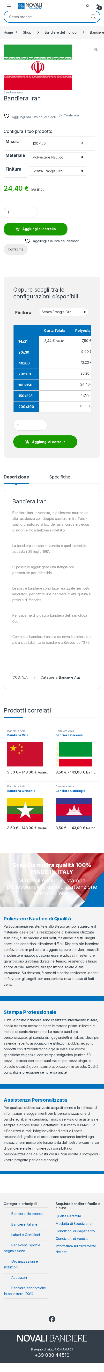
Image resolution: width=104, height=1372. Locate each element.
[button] (96, 50)
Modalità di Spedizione (74, 1223)
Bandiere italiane (24, 1224)
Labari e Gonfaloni (25, 1235)
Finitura (13, 169)
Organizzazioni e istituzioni (21, 1264)
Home (8, 32)
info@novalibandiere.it (50, 1131)
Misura (13, 141)
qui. (15, 621)
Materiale (15, 155)
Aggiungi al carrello (39, 229)
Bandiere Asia (13, 92)
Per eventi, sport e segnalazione (22, 1248)
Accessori (19, 1277)
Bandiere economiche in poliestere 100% (25, 1291)
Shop (27, 32)
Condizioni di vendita (72, 1238)
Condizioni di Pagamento (75, 1231)
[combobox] (45, 16)
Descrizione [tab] (16, 477)
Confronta (71, 115)
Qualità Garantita (68, 1216)
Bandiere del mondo (61, 32)
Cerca (93, 16)
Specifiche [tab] (59, 477)
